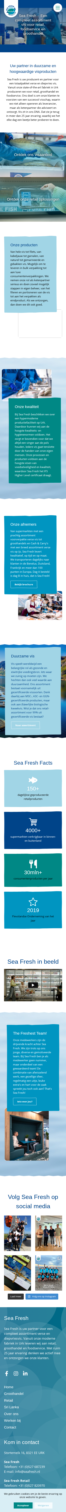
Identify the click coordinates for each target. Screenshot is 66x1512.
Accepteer (23, 1505)
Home (8, 1387)
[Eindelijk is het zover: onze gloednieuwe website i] (17, 1273)
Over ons (11, 1414)
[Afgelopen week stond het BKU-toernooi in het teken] (48, 1273)
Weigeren (43, 1505)
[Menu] (57, 7)
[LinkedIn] (25, 1373)
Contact (10, 1427)
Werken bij (12, 1420)
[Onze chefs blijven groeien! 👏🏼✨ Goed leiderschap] (17, 1233)
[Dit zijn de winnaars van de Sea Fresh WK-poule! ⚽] (48, 1233)
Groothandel (13, 1394)
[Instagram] (15, 1373)
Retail (8, 1400)
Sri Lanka (11, 1407)
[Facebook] (6, 1373)
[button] (23, 584)
